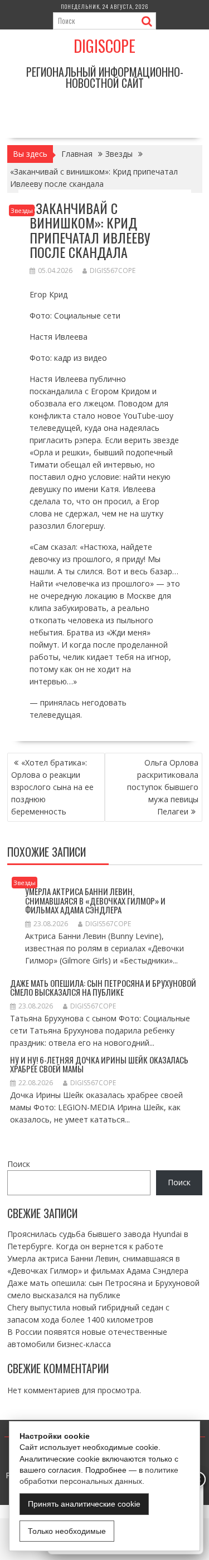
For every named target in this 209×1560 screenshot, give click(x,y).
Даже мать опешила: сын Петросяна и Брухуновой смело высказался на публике (103, 987)
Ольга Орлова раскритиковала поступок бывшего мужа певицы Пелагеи (162, 787)
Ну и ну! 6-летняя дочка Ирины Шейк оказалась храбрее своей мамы (99, 1064)
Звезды (22, 210)
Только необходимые (67, 1531)
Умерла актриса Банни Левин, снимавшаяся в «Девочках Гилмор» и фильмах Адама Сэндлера (95, 900)
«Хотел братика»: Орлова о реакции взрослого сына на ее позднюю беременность (52, 787)
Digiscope (104, 45)
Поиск (18, 1164)
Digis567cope (112, 270)
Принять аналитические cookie (84, 1503)
